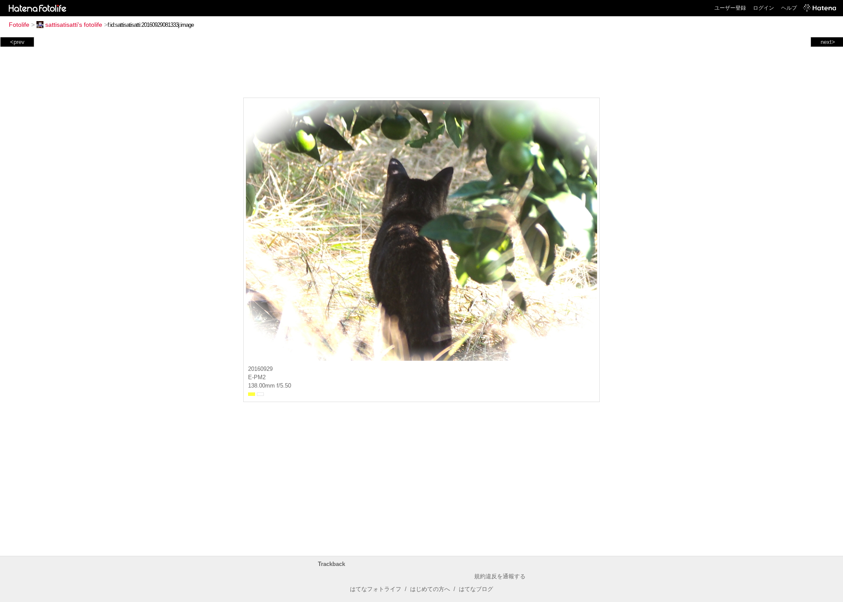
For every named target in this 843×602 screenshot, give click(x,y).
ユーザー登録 (730, 8)
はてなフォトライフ (375, 589)
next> (828, 42)
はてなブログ (476, 589)
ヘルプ (789, 8)
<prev (17, 42)
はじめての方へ (430, 589)
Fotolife (19, 24)
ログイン (763, 8)
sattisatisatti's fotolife (73, 24)
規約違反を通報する (500, 576)
